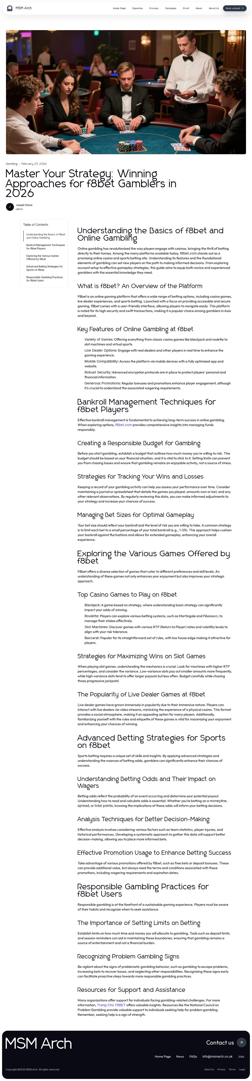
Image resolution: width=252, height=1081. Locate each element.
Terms (232, 1069)
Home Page (163, 1056)
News (180, 1056)
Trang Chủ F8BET (111, 1005)
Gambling (12, 163)
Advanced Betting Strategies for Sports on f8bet (44, 268)
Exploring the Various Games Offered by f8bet (42, 257)
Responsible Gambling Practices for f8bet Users (44, 279)
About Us (209, 1069)
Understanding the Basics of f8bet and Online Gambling (45, 236)
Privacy (221, 1069)
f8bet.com (123, 425)
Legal (242, 1069)
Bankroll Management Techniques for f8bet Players (45, 247)
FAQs (193, 1056)
